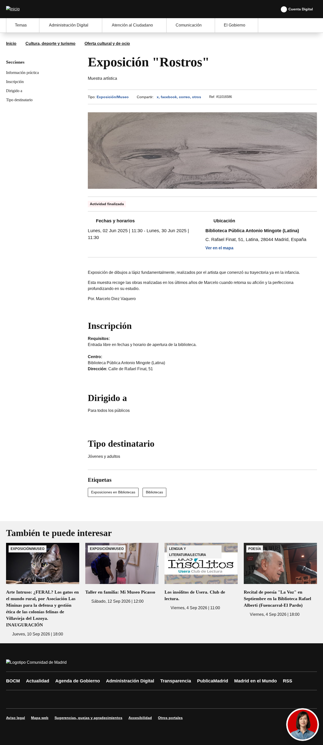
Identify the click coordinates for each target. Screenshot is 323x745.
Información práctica (22, 72)
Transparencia (175, 680)
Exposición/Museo (113, 97)
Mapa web (39, 718)
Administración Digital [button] (68, 25)
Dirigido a (14, 91)
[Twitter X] (43, 699)
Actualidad (37, 680)
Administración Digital (130, 680)
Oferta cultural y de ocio (107, 43)
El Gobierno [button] (234, 25)
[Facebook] (13, 699)
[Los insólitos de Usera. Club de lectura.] (201, 577)
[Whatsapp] (89, 699)
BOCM (13, 680)
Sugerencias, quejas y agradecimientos (88, 718)
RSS (287, 680)
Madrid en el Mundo (255, 680)
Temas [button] (21, 25)
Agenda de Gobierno (77, 680)
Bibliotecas (154, 492)
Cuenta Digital (300, 9)
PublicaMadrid (212, 680)
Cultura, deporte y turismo (50, 43)
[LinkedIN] (74, 699)
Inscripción (15, 81)
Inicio (11, 43)
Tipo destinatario (19, 100)
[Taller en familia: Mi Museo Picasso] (121, 573)
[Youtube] (58, 699)
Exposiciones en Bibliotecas (113, 492)
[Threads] (149, 699)
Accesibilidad (140, 718)
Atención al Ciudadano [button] (132, 25)
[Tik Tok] (104, 699)
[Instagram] (28, 699)
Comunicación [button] (189, 25)
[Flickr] (119, 699)
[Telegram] (134, 699)
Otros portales (170, 718)
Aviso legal (15, 718)
